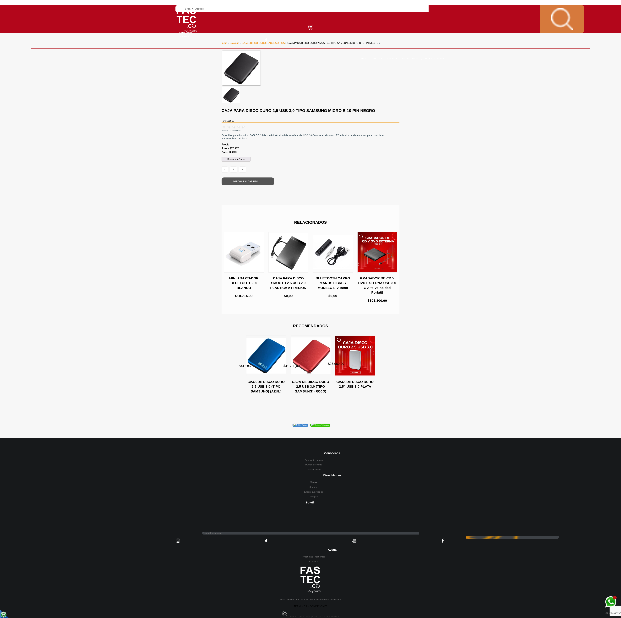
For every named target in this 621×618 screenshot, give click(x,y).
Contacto (313, 561)
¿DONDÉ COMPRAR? (432, 58)
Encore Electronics (313, 492)
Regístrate (184, 36)
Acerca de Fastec (314, 460)
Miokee (313, 482)
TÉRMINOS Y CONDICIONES (310, 606)
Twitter (304, 425)
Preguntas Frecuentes (313, 556)
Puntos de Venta (313, 464)
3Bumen (314, 487)
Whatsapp (325, 425)
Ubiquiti (314, 496)
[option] (290, 68)
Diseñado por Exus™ (299, 616)
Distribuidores (314, 469)
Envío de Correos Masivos (325, 616)
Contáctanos (409, 58)
